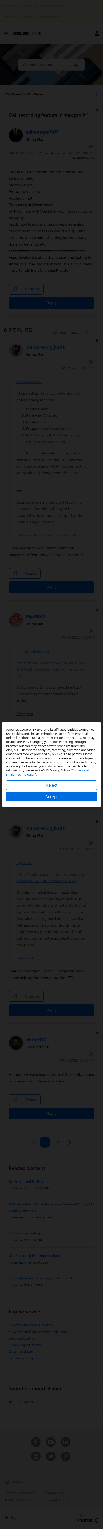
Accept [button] (51, 796)
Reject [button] (51, 785)
